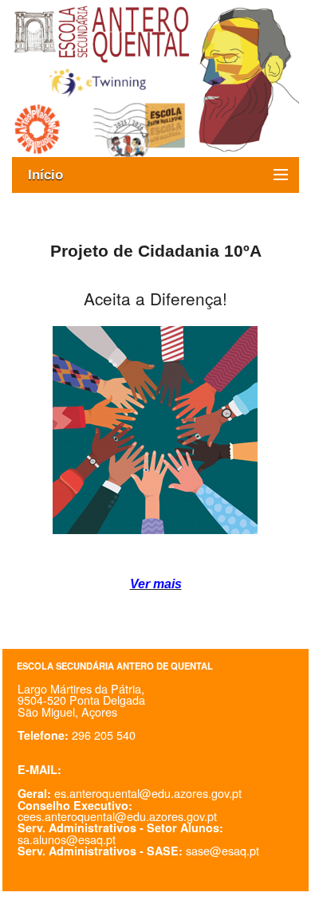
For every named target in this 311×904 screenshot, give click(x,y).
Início (53, 175)
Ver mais (156, 584)
